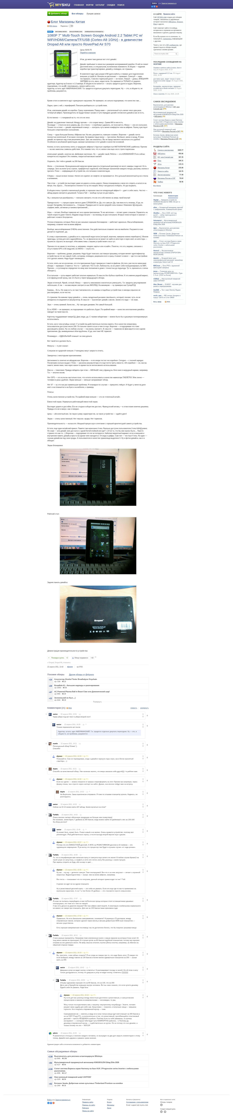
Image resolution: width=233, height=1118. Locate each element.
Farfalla (55, 815)
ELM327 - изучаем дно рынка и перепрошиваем (167, 285)
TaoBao (160, 182)
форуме (157, 64)
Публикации (157, 196)
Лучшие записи (93, 14)
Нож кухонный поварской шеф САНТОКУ (72, 1077)
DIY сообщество (172, 45)
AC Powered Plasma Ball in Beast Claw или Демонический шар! (82, 692)
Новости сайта (163, 171)
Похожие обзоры (55, 674)
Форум (89, 5)
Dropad (51, 662)
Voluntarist (157, 220)
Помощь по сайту (88, 1105)
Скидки (111, 5)
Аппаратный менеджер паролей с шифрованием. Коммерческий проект (168, 208)
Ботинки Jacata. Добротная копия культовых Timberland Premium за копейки (88, 1083)
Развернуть (97, 702)
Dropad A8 (58, 662)
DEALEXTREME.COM (76, 31)
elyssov (70, 667)
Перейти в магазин (88, 53)
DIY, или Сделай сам (165, 157)
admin (55, 1033)
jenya (155, 271)
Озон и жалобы (159, 94)
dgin (155, 228)
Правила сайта (169, 14)
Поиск (120, 5)
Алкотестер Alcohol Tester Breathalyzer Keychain (75, 679)
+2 (67, 658)
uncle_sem (157, 295)
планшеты (67, 662)
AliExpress (172, 22)
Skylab (155, 200)
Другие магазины (164, 175)
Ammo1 (156, 251)
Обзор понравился (81, 658)
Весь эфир (157, 302)
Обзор (50, 31)
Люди (109, 1108)
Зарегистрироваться (169, 3)
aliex (155, 207)
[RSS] (161, 1105)
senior (55, 714)
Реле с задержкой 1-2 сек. (163, 73)
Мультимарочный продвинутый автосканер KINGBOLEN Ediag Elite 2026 (86, 1062)
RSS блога (53, 26)
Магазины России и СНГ (171, 131)
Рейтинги (85, 1108)
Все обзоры (77, 14)
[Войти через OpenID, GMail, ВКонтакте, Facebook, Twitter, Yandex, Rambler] (152, 7)
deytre (55, 769)
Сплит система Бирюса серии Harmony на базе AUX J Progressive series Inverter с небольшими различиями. (168, 122)
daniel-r (156, 258)
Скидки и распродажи (166, 150)
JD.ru (159, 164)
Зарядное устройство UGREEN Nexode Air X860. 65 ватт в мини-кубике (166, 202)
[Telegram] (165, 1111)
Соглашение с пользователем (137, 1102)
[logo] (59, 5)
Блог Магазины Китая (68, 22)
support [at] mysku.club (139, 1105)
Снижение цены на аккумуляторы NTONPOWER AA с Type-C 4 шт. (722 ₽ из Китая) (168, 273)
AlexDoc (156, 213)
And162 (156, 290)
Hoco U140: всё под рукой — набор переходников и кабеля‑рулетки (165, 215)
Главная (79, 5)
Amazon (180, 22)
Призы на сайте (88, 1111)
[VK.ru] (161, 1111)
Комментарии (173, 196)
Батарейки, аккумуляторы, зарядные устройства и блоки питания (166, 87)
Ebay (155, 24)
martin (55, 743)
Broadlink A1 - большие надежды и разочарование (76, 685)
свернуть (133, 708)
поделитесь (167, 39)
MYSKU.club (161, 17)
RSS (70, 708)
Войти (154, 3)
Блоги (109, 1102)
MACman (156, 266)
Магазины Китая (61, 31)
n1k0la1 (156, 279)
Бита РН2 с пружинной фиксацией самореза (166, 267)
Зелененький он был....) (64, 698)
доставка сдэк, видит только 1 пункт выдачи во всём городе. (166, 80)
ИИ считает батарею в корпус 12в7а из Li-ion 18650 (166, 296)
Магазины (110, 1105)
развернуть (144, 708)
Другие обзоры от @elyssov (81, 675)
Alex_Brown (157, 284)
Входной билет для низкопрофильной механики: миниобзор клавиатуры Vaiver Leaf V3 (168, 260)
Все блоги (157, 186)
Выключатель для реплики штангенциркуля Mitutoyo (78, 1056)
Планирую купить (57, 658)
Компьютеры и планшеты (94, 31)
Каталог (100, 5)
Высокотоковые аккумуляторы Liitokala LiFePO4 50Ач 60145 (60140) (167, 252)
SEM (155, 234)
